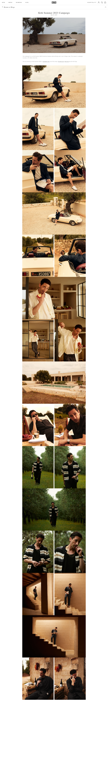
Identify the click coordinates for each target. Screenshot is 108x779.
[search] (102, 2)
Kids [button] (27, 2)
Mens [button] (10, 2)
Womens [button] (19, 2)
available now (46, 61)
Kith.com (67, 61)
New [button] (3, 2)
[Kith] (54, 2)
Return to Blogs (9, 7)
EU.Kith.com (61, 61)
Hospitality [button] (91, 2)
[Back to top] (105, 7)
